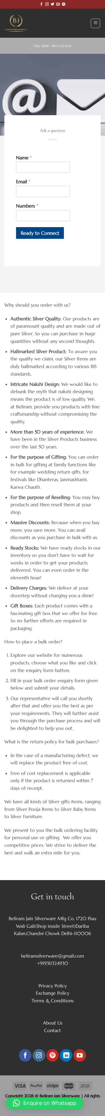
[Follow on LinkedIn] (66, 1055)
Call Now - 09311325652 (53, 46)
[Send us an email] (58, 4)
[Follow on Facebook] (41, 4)
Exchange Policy (52, 993)
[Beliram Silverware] (19, 23)
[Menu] (95, 23)
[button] (44, 1103)
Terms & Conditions (53, 1000)
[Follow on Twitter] (52, 4)
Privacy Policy (52, 986)
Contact (52, 1030)
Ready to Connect (40, 233)
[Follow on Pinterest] (63, 4)
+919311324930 (52, 963)
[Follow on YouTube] (80, 1055)
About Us (52, 1023)
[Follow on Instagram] (47, 4)
